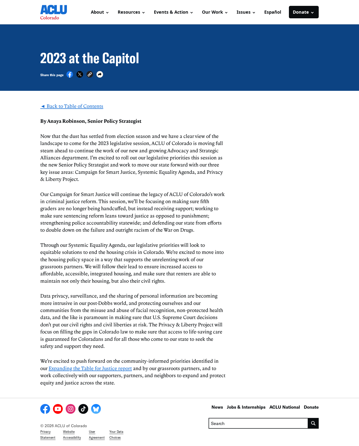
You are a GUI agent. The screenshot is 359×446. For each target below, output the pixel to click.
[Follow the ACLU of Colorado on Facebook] (45, 409)
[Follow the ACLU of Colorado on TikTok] (83, 409)
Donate (311, 407)
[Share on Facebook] (69, 76)
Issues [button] (244, 12)
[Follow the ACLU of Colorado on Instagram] (70, 409)
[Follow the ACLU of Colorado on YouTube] (58, 409)
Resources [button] (129, 12)
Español (272, 12)
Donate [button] (301, 12)
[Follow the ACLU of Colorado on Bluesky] (96, 409)
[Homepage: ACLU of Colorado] (57, 12)
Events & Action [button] (171, 12)
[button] (89, 75)
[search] (313, 423)
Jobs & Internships (246, 407)
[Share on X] (79, 76)
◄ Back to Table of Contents (71, 106)
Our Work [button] (212, 12)
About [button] (97, 12)
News (217, 407)
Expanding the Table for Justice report (90, 368)
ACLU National (284, 407)
